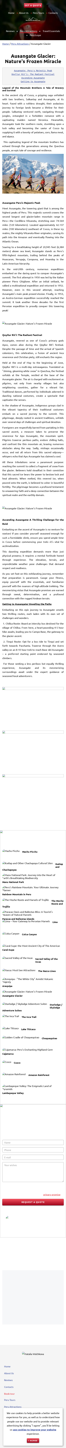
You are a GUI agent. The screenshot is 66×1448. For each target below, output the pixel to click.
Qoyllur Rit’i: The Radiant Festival (33, 74)
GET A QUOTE (33, 5)
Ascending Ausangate (33, 78)
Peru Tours (38, 12)
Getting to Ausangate (33, 81)
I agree (33, 1440)
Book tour (9, 1393)
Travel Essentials (51, 31)
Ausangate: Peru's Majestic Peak (33, 70)
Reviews (10, 31)
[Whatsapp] (49, 1254)
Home (11, 12)
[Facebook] (17, 1254)
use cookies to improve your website (34, 1429)
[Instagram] (33, 1254)
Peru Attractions (28, 31)
